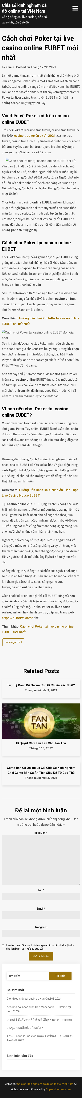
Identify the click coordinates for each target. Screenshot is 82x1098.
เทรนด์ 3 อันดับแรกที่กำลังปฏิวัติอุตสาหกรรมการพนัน (39, 1019)
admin (10, 67)
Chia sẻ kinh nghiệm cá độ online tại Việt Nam (45, 1083)
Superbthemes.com (58, 1089)
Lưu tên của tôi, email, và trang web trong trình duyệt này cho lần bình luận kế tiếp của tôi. (40, 947)
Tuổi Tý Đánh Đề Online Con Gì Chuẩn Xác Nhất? (41, 685)
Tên (41, 890)
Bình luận (41, 832)
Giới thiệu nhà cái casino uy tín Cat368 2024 (34, 998)
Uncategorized (13, 642)
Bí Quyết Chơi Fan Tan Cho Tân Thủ (41, 743)
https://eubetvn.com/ (17, 618)
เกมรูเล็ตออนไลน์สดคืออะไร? (25, 1028)
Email (41, 908)
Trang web (41, 927)
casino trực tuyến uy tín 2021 (35, 135)
